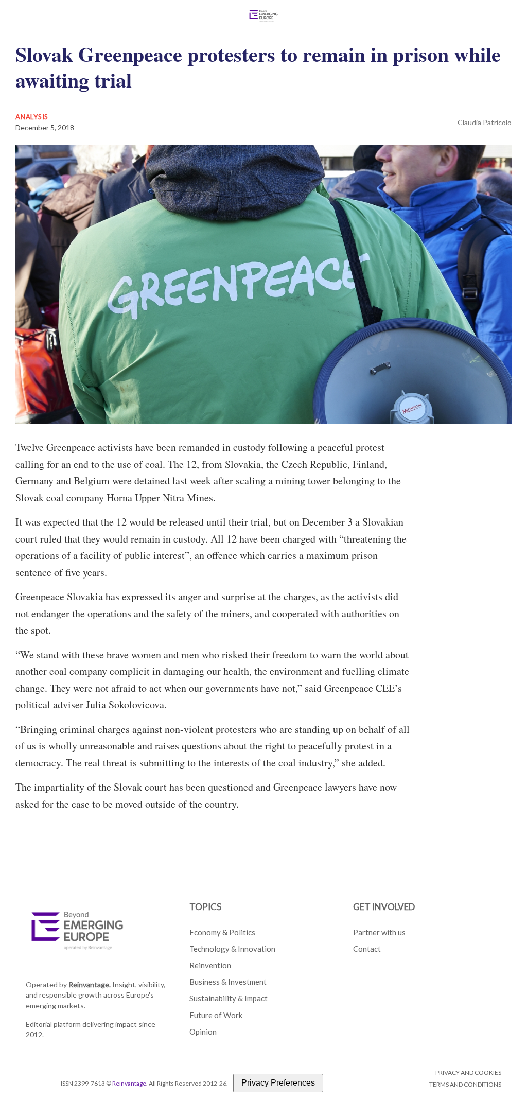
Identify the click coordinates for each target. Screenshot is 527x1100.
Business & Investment (228, 981)
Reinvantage (129, 1083)
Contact (367, 948)
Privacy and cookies (468, 1072)
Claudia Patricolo (485, 122)
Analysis (31, 117)
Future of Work (215, 1015)
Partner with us (379, 932)
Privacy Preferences (278, 1082)
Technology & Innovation (232, 948)
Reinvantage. (89, 984)
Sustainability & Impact (228, 998)
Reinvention (210, 965)
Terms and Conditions (465, 1084)
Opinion (203, 1031)
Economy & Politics (222, 932)
